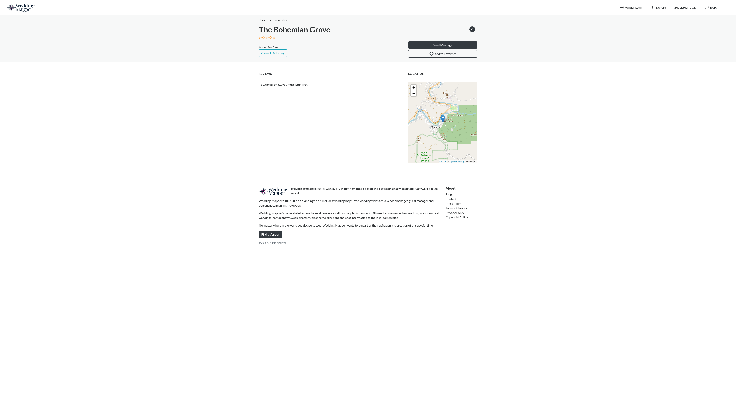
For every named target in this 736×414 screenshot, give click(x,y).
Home (262, 19)
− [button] (413, 93)
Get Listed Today (685, 7)
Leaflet (442, 161)
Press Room (453, 203)
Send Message (442, 45)
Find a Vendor (270, 234)
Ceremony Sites (278, 19)
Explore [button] (660, 7)
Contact (451, 199)
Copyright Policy (457, 217)
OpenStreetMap (457, 161)
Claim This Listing (273, 53)
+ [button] (413, 87)
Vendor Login (633, 7)
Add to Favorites (445, 54)
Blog (449, 194)
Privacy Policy (455, 212)
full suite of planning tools (303, 201)
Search (713, 7)
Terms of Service (456, 208)
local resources (325, 213)
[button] (472, 28)
